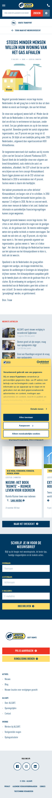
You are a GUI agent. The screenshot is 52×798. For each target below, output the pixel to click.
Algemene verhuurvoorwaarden (25, 786)
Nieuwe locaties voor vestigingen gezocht (21, 689)
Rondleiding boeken (24, 658)
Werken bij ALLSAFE (12, 726)
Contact (8, 713)
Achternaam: (7, 577)
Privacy (7, 786)
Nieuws (7, 679)
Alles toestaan (26, 417)
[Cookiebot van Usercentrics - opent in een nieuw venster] (37, 362)
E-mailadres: (7, 591)
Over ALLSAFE (10, 702)
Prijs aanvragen (24, 650)
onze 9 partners (18, 376)
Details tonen (37, 409)
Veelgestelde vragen (13, 731)
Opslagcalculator (11, 737)
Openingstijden (10, 708)
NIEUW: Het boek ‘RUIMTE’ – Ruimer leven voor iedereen (20, 486)
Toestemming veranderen (23, 791)
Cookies (42, 786)
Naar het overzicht (24, 523)
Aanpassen (24, 425)
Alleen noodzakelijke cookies (26, 433)
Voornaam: (6, 563)
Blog (6, 684)
